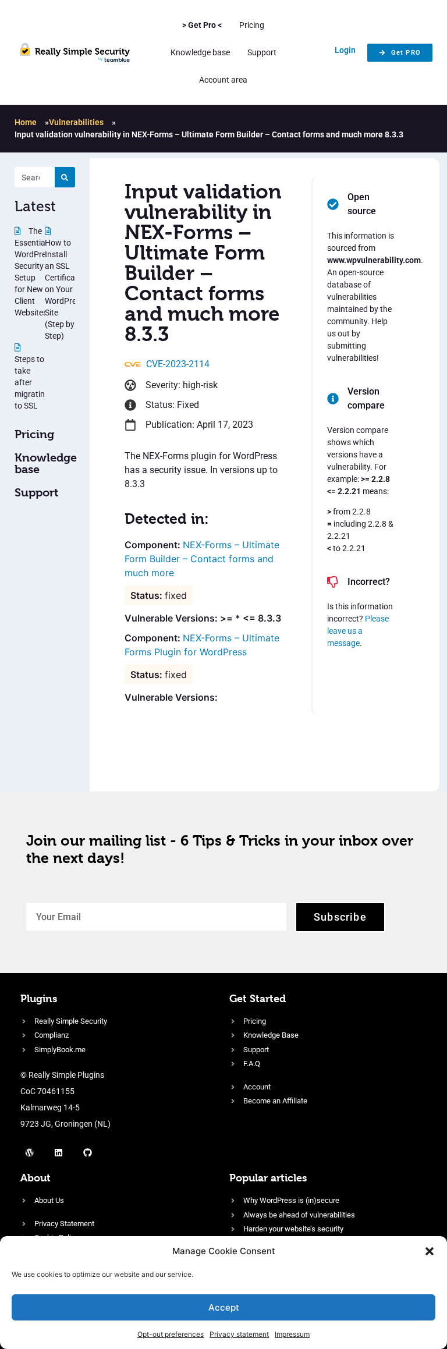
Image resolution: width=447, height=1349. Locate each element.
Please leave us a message (358, 631)
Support (261, 52)
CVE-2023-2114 (178, 364)
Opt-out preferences (170, 1334)
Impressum (292, 1334)
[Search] (65, 177)
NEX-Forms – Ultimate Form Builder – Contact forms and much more (202, 558)
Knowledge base (200, 52)
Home (26, 122)
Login (345, 50)
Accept (223, 1307)
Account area (223, 79)
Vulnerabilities (76, 122)
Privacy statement (239, 1334)
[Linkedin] (58, 1152)
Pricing (251, 25)
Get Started (257, 998)
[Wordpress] (29, 1152)
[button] (429, 1251)
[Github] (87, 1152)
